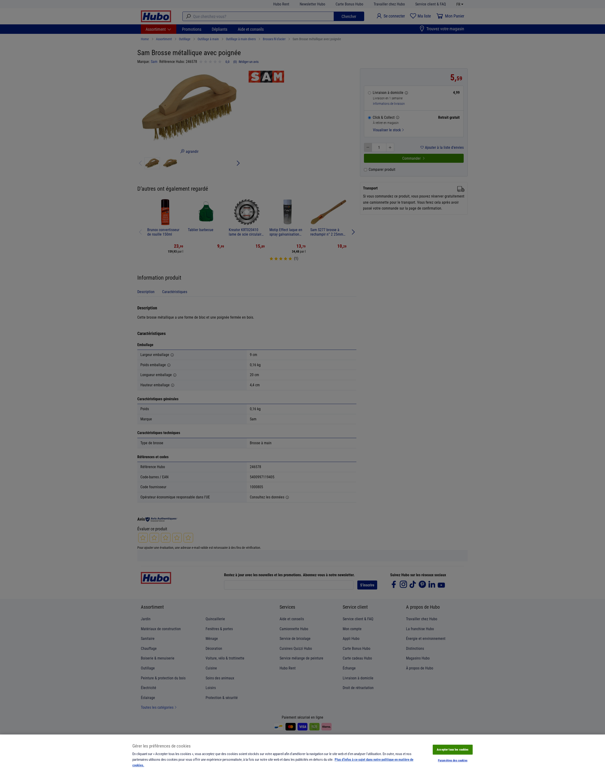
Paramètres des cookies (452, 760)
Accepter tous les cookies (452, 749)
